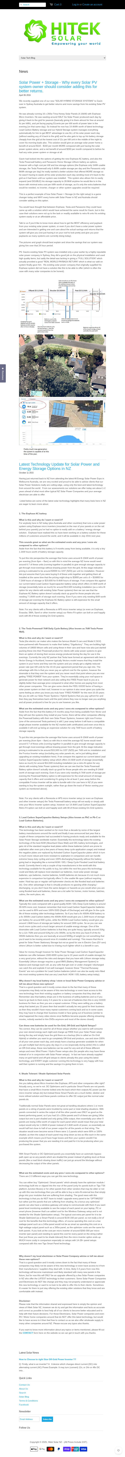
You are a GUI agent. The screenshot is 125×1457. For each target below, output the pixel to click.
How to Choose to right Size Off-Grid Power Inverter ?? (47, 1359)
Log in (75, 4)
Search (22, 1392)
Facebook (24, 1404)
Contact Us (24, 1385)
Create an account (92, 4)
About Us (23, 1389)
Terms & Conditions (28, 1400)
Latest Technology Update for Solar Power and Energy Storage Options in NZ (59, 466)
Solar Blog (24, 1396)
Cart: (57, 4)
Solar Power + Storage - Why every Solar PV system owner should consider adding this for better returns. (58, 86)
